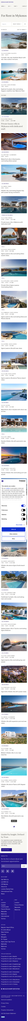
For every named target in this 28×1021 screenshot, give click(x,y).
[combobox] (5, 28)
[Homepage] (13, 2)
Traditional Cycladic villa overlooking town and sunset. (12, 589)
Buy (9, 6)
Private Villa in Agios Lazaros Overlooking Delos (10, 285)
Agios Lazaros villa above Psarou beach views (13, 375)
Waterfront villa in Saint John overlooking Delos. (10, 867)
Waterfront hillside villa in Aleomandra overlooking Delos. (13, 990)
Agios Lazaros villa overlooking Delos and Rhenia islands (12, 315)
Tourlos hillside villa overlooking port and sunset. (12, 468)
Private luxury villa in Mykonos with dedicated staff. (12, 128)
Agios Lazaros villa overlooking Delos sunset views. (12, 254)
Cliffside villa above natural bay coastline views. (11, 836)
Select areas (15, 27)
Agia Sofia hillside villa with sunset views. (12, 682)
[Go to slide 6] (16, 49)
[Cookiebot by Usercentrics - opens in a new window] (19, 481)
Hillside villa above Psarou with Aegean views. (13, 774)
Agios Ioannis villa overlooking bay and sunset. (13, 651)
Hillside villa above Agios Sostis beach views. (13, 558)
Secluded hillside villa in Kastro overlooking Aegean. (11, 897)
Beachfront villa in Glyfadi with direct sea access (13, 406)
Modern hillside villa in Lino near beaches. (11, 743)
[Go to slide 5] (15, 49)
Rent (15, 6)
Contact (23, 6)
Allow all (13, 529)
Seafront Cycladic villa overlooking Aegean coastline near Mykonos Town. (13, 92)
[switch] (23, 510)
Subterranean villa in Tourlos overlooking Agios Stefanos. (10, 620)
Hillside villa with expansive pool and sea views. (12, 712)
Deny (13, 538)
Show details (19, 524)
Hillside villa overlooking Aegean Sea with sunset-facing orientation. (12, 192)
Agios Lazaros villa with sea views (11, 345)
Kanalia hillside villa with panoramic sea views (12, 437)
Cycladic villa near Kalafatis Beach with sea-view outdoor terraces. (13, 61)
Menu (2, 6)
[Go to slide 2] (11, 49)
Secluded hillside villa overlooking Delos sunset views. (12, 959)
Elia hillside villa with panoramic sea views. (12, 805)
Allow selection (13, 534)
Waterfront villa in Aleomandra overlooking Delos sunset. (11, 161)
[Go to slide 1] (10, 49)
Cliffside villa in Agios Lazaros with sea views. (13, 928)
